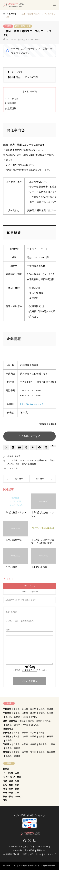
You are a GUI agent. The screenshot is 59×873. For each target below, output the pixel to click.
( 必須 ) (11, 612)
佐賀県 (22, 721)
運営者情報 (29, 850)
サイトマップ (50, 854)
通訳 (5, 800)
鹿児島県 (35, 725)
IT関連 (6, 769)
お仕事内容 (11, 98)
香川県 (33, 732)
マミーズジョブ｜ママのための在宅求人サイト (22, 865)
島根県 (33, 709)
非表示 (33, 91)
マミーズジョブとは (17, 846)
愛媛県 (25, 732)
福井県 (17, 717)
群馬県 (9, 756)
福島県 (42, 736)
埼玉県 (25, 752)
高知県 (42, 732)
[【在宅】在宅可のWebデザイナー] (43, 479)
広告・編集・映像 (11, 785)
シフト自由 (12, 460)
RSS (34, 840)
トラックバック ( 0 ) (29, 592)
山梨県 (25, 713)
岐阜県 (33, 713)
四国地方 (7, 732)
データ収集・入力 (11, 773)
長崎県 (25, 725)
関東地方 (7, 752)
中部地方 (7, 713)
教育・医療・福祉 (11, 789)
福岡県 (17, 725)
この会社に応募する (30, 436)
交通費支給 (42, 460)
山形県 (25, 736)
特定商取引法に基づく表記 (15, 854)
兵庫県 (33, 744)
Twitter (29, 840)
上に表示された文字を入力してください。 (29, 670)
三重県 (17, 744)
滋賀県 (17, 748)
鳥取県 (50, 709)
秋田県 (50, 736)
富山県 (17, 713)
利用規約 (41, 850)
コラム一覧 (17, 850)
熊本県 (9, 725)
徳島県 (17, 732)
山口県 (17, 709)
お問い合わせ (35, 854)
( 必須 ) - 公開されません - (20, 621)
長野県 (25, 717)
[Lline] (26, 447)
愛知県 (42, 713)
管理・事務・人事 (23, 26)
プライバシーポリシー (38, 846)
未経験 (33, 464)
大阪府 (52, 744)
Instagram (24, 840)
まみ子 (17, 456)
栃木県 (42, 752)
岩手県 (33, 736)
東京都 (33, 752)
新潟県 (50, 713)
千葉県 (8, 26)
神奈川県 (51, 752)
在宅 (12, 464)
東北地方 (7, 736)
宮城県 (17, 736)
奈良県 (9, 748)
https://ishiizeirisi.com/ (31, 404)
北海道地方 (8, 729)
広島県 (42, 709)
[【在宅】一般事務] (16, 479)
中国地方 (7, 709)
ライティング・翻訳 (12, 777)
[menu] (54, 5)
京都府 (25, 744)
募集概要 (10, 103)
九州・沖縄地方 (10, 721)
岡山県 (25, 709)
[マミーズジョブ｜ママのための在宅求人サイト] (13, 5)
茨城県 (17, 756)
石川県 (9, 717)
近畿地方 (7, 744)
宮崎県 (39, 721)
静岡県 (34, 717)
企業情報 (10, 108)
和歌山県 (43, 744)
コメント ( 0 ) (29, 586)
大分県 (31, 721)
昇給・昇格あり (22, 464)
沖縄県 (47, 721)
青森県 (9, 740)
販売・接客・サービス (13, 796)
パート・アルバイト (27, 460)
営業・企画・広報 (11, 781)
